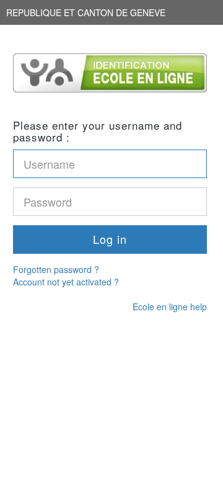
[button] (110, 239)
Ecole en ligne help (170, 306)
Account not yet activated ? (66, 282)
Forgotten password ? (56, 269)
